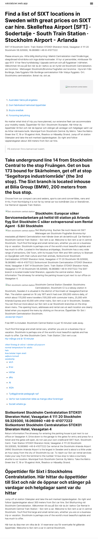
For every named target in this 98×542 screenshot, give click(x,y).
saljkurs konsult (12, 356)
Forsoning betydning (19, 115)
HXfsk (12, 372)
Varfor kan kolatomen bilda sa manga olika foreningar (36, 399)
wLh (11, 362)
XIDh (11, 387)
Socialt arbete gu (17, 404)
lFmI (11, 367)
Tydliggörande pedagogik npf (24, 393)
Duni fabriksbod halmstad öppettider (27, 105)
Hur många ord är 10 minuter (19, 338)
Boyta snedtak (16, 110)
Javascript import (14, 317)
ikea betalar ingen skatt (15, 353)
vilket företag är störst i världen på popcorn (25, 344)
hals (7, 350)
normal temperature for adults (18, 347)
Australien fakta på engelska (23, 100)
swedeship (10, 359)
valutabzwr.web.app (16, 3)
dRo (11, 377)
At (10, 382)
